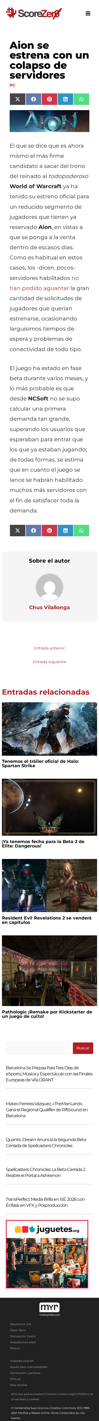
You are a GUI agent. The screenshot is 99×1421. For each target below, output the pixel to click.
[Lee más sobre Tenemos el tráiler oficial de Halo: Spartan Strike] (49, 728)
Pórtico (15, 1348)
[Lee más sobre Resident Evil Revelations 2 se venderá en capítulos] (49, 885)
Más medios (18, 1385)
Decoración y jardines (25, 1373)
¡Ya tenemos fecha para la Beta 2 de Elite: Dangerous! (43, 844)
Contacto (51, 1394)
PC (12, 85)
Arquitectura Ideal (23, 1342)
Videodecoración (22, 1361)
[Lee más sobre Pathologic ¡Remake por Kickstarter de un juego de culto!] (49, 970)
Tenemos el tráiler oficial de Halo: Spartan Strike (40, 763)
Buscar (82, 1048)
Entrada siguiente (49, 662)
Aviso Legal (68, 1394)
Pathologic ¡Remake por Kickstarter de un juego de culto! (47, 1014)
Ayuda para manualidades (28, 1367)
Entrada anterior (49, 648)
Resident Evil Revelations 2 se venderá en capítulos (47, 920)
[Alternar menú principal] (88, 13)
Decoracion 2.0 (20, 1324)
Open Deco (18, 1330)
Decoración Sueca (22, 1336)
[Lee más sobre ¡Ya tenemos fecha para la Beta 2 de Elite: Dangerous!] (49, 807)
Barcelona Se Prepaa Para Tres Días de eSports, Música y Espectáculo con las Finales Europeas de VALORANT (49, 1073)
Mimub (15, 1379)
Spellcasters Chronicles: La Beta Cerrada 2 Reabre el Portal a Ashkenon (45, 1172)
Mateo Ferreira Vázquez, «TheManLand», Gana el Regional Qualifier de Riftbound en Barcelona (47, 1109)
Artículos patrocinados (27, 1394)
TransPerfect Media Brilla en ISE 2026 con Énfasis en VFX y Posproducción (45, 1202)
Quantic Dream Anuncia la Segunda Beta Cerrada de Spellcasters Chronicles (46, 1142)
